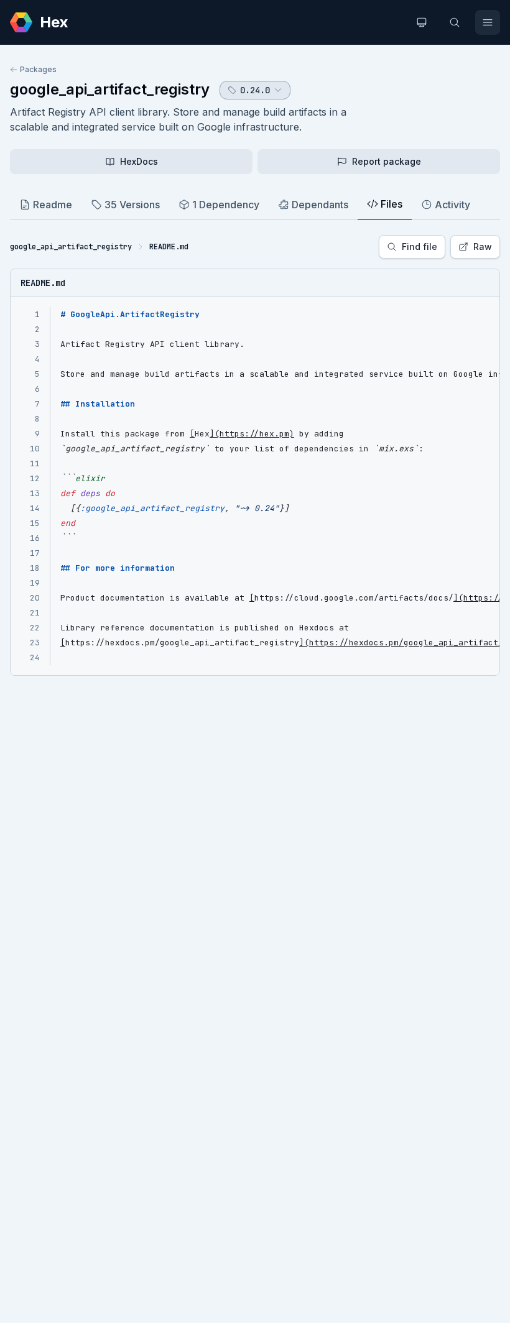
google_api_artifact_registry (110, 89)
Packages (38, 69)
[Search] (454, 22)
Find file (419, 246)
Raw (482, 246)
